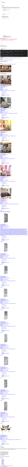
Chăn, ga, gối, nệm (3, 52)
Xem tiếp (1, 88)
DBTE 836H (1, 178)
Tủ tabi (24, 234)
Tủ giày (10, 234)
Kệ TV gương (8, 231)
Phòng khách (6, 113)
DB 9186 (1, 90)
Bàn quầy (2, 229)
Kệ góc (25, 230)
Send (4, 14)
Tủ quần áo (19, 234)
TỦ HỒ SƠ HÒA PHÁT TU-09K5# (4, 371)
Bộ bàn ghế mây (18, 229)
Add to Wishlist (4, 86)
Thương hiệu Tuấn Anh (6, 234)
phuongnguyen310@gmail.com (6, 36)
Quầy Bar (9, 232)
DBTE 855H (1, 133)
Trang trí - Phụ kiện (8, 52)
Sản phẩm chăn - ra (14, 232)
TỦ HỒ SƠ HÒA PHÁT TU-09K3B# (4, 280)
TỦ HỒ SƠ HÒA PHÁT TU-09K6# (4, 391)
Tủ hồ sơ (14, 234)
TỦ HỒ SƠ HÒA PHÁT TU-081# (4, 414)
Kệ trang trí (3, 231)
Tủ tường (2, 235)
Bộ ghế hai (21, 229)
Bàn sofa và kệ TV (6, 229)
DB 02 (1, 158)
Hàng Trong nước (11, 54)
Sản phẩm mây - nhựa (16, 54)
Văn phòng (21, 54)
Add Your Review (4, 91)
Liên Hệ (12, 52)
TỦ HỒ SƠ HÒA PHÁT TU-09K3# (4, 255)
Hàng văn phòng (19, 230)
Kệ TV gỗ (6, 231)
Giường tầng (9, 230)
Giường (7, 230)
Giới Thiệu (2, 54)
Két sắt (11, 231)
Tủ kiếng (17, 234)
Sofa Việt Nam (23, 233)
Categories (2, 49)
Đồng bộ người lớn (5, 90)
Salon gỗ (11, 232)
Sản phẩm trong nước (14, 233)
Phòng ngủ (8, 90)
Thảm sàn (26, 233)
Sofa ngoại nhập (15, 113)
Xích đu (4, 235)
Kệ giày (23, 230)
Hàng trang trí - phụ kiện (14, 230)
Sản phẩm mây (19, 232)
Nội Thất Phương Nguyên (5, 465)
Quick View (1, 108)
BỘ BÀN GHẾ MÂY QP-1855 (4, 439)
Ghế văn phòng (4, 230)
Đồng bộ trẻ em (5, 181)
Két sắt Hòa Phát (15, 231)
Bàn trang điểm (10, 229)
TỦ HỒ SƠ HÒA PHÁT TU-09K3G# (4, 303)
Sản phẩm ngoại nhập (12, 90)
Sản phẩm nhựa (10, 233)
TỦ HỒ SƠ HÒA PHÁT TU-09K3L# (4, 323)
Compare (1, 63)
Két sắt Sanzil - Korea (19, 231)
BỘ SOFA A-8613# (2, 110)
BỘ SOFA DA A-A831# (3, 201)
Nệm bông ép (23, 231)
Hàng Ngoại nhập (6, 54)
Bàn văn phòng (14, 229)
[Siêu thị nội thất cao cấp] (3, 38)
